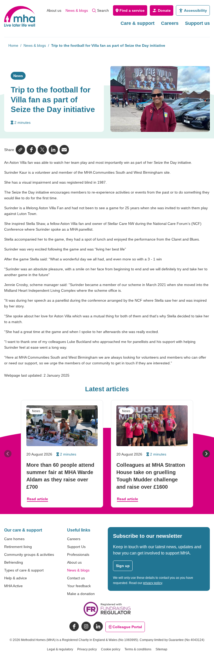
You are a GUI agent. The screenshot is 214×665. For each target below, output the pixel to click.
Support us (197, 23)
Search (103, 10)
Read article (37, 499)
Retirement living (18, 547)
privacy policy (152, 583)
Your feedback (79, 586)
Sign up (123, 566)
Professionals (78, 554)
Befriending (13, 562)
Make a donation (81, 594)
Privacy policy (87, 649)
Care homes (14, 539)
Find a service (132, 10)
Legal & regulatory (60, 649)
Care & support (137, 23)
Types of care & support (24, 570)
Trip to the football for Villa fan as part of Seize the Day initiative (108, 45)
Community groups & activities (29, 554)
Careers (170, 23)
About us (54, 10)
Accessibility (195, 10)
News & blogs (77, 10)
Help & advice (15, 578)
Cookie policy (110, 649)
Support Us (76, 547)
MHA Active (13, 586)
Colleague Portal (127, 627)
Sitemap (161, 649)
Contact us (76, 578)
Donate (164, 10)
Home (13, 45)
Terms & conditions (137, 649)
